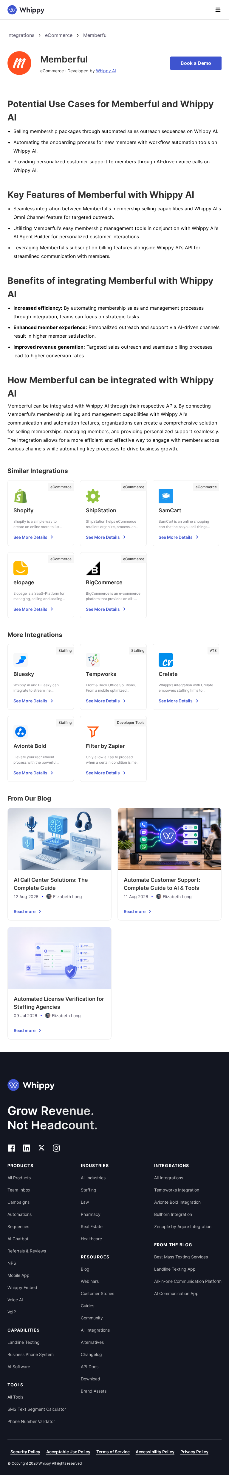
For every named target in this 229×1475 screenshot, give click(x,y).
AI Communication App (176, 1293)
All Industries (93, 1177)
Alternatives (92, 1342)
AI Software (18, 1366)
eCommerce (58, 35)
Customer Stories (97, 1293)
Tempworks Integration (176, 1189)
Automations (19, 1214)
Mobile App (18, 1275)
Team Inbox (18, 1189)
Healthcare (91, 1238)
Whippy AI (106, 70)
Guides (87, 1305)
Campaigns (18, 1202)
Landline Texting (23, 1342)
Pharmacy (90, 1214)
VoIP (11, 1311)
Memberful (95, 35)
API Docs (89, 1366)
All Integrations (95, 1329)
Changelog (91, 1354)
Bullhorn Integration (173, 1214)
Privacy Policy (194, 1451)
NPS (11, 1263)
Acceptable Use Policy (68, 1451)
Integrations (20, 35)
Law (85, 1202)
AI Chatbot (17, 1238)
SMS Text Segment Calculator (36, 1409)
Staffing (88, 1189)
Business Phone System (30, 1354)
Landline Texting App (175, 1269)
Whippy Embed (22, 1287)
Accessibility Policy (155, 1451)
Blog (85, 1269)
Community (92, 1317)
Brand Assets (93, 1390)
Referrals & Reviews (26, 1250)
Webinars (90, 1281)
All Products (19, 1177)
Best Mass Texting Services (181, 1256)
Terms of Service (113, 1451)
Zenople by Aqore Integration (182, 1226)
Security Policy (25, 1451)
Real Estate (92, 1226)
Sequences (18, 1226)
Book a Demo (196, 63)
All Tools (15, 1396)
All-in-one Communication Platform (188, 1281)
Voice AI (15, 1299)
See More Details (30, 537)
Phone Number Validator (31, 1421)
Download (90, 1378)
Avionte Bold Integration (177, 1202)
